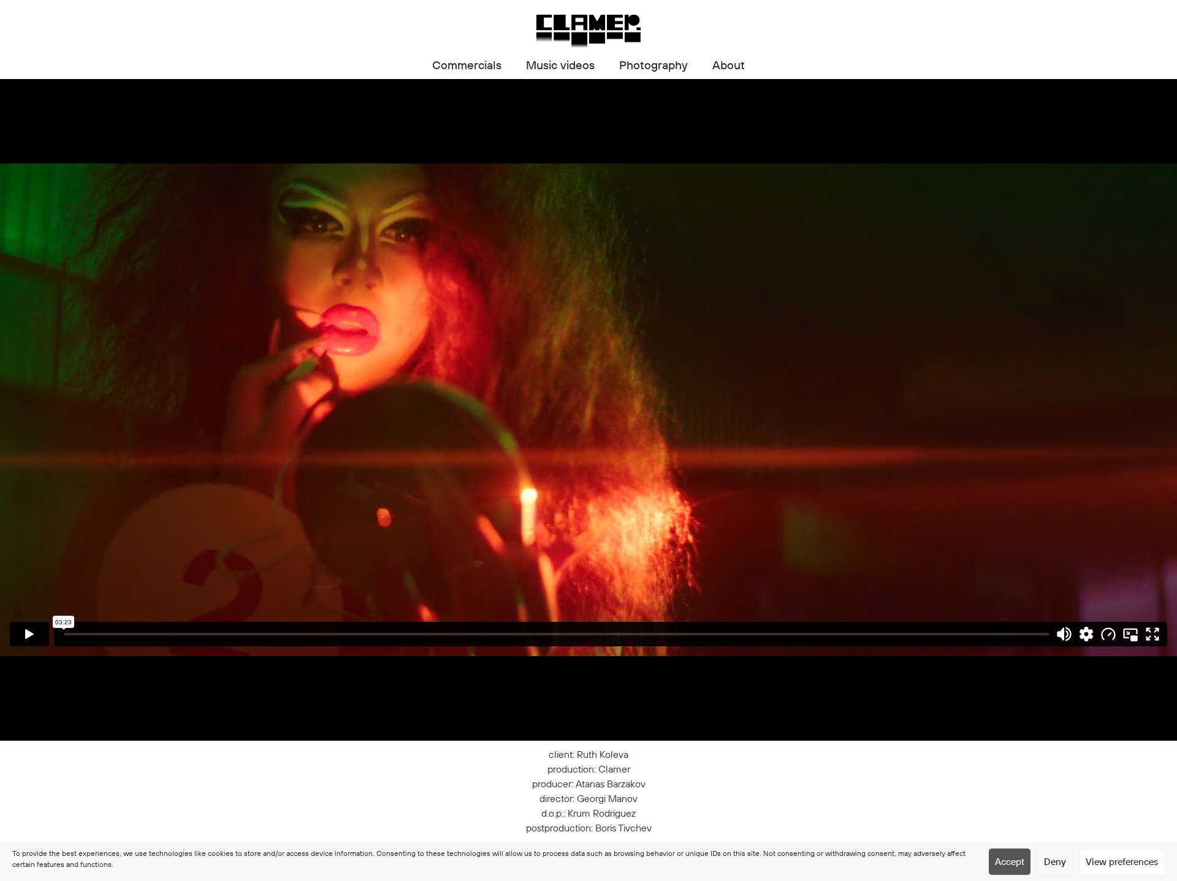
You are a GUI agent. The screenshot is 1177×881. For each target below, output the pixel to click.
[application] (588, 410)
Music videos (560, 65)
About (728, 65)
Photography (653, 65)
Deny (1055, 862)
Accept (1009, 862)
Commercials (466, 65)
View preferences (1122, 862)
